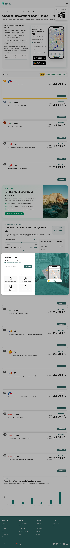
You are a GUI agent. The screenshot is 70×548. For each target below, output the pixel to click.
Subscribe (28, 266)
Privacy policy (18, 270)
